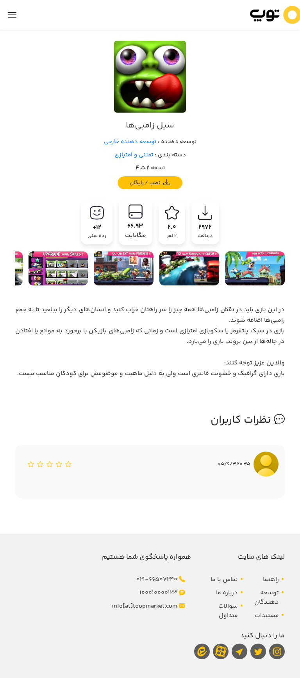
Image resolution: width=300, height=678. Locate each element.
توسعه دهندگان (266, 597)
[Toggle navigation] (12, 15)
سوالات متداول (228, 611)
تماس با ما (224, 580)
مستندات (267, 616)
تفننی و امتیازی (133, 155)
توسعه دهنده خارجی (130, 141)
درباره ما (227, 593)
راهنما (271, 580)
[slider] (49, 464)
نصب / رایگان (146, 182)
